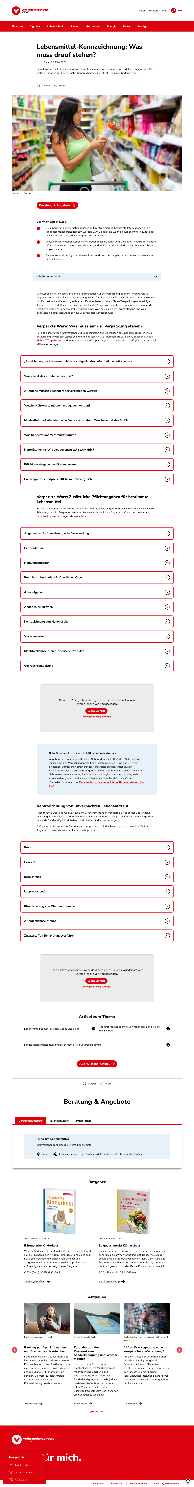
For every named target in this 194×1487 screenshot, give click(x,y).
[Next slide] (179, 1350)
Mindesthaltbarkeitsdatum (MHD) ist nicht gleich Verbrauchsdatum (62, 1044)
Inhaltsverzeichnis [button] (49, 276)
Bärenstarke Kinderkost (41, 1245)
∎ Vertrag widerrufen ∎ (166, 1483)
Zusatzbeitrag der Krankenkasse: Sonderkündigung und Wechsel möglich (96, 1353)
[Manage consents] (187, 1481)
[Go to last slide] (14, 1350)
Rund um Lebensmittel (53, 1139)
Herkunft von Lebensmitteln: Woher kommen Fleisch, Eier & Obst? (129, 1028)
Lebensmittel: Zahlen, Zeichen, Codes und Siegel (52, 1028)
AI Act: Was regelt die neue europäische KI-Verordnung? (144, 1349)
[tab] (92, 1411)
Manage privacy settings (97, 716)
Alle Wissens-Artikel (94, 1064)
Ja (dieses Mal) (96, 710)
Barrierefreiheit (138, 1483)
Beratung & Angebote (55, 205)
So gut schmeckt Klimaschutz (119, 1245)
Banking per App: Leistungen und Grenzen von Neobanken (45, 1349)
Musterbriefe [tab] (83, 1120)
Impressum (117, 1483)
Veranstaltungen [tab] (59, 1120)
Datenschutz (97, 1483)
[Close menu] (42, 1455)
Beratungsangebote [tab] (31, 1120)
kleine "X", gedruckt (49, 340)
